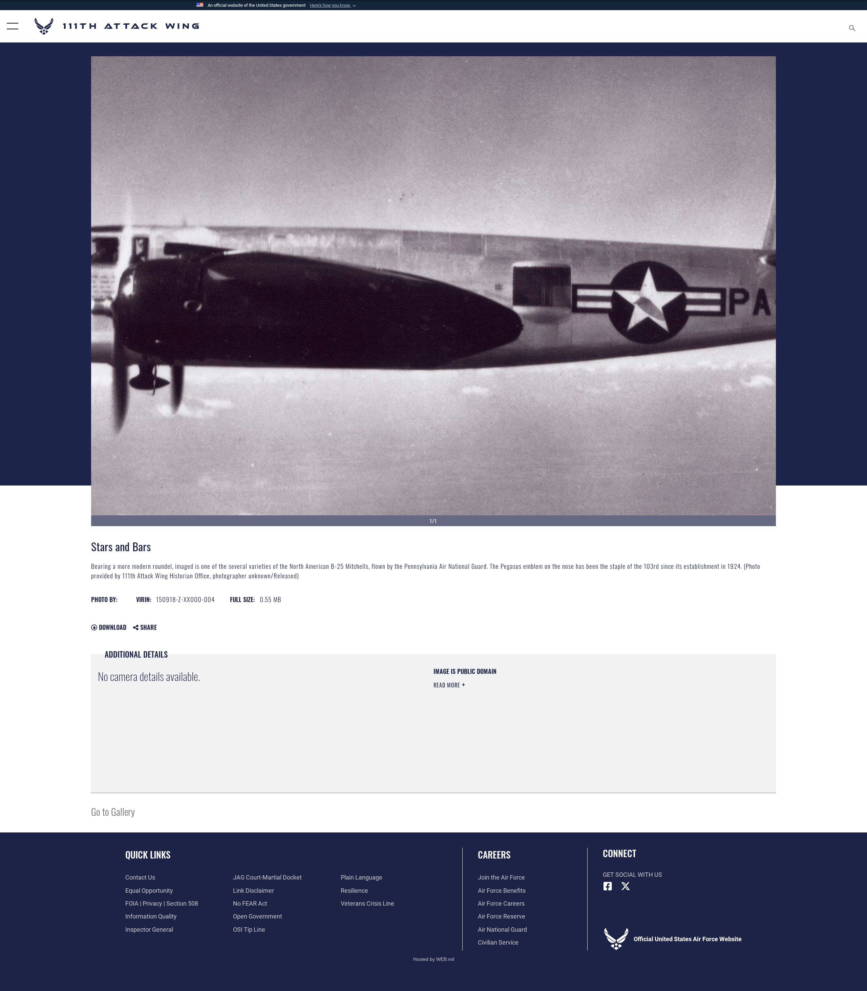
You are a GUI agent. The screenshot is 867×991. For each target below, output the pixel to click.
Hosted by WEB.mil (433, 959)
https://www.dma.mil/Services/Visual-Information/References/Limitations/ (513, 718)
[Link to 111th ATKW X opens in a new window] (625, 886)
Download (111, 627)
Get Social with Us (632, 874)
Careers (494, 854)
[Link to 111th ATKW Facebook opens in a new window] (608, 886)
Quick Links (147, 854)
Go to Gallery (113, 811)
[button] (333, 5)
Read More (448, 685)
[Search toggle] (853, 26)
